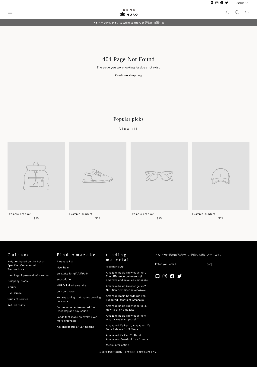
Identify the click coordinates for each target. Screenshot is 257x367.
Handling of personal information (28, 275)
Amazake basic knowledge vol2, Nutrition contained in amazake (126, 288)
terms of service (18, 299)
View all (128, 129)
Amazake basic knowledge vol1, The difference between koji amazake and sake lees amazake (127, 276)
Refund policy (16, 305)
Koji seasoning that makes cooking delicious (79, 299)
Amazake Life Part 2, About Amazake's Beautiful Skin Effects (127, 337)
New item (63, 267)
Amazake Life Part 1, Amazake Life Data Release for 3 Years (128, 327)
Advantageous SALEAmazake (75, 326)
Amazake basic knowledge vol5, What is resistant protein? (126, 317)
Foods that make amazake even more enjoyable (77, 318)
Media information (117, 344)
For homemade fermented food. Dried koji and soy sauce (77, 309)
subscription (64, 279)
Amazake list (65, 261)
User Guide (15, 293)
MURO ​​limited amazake (71, 285)
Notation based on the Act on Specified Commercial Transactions (26, 265)
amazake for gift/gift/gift (72, 273)
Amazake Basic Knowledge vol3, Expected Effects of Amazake (127, 297)
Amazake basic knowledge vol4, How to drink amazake (126, 307)
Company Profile (18, 281)
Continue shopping (128, 75)
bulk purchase (66, 291)
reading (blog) (115, 266)
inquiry (12, 287)
